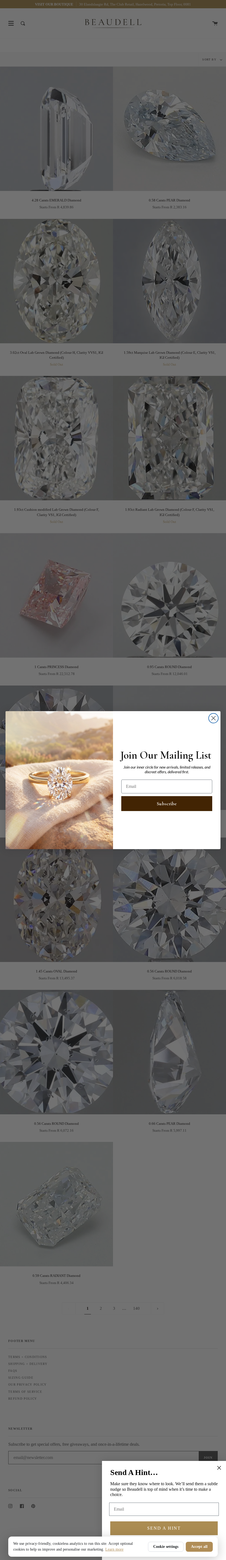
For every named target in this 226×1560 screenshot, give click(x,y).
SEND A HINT (164, 1528)
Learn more (114, 1549)
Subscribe (167, 804)
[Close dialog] (213, 718)
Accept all (199, 1547)
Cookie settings (165, 1547)
